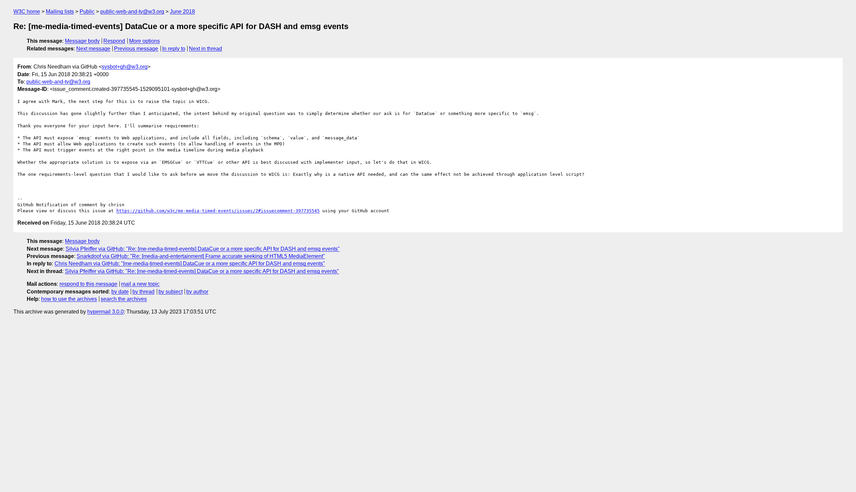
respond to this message (88, 284)
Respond (114, 41)
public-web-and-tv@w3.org (132, 11)
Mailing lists (60, 11)
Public (87, 11)
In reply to (173, 48)
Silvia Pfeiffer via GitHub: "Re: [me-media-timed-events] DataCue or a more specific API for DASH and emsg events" (203, 249)
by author (197, 291)
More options (144, 41)
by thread (143, 291)
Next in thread (205, 48)
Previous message (136, 48)
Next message (93, 48)
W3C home (26, 11)
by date (120, 291)
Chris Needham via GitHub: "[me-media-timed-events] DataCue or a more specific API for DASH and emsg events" (190, 263)
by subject (170, 291)
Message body (82, 41)
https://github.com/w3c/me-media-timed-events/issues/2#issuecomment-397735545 (218, 210)
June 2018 (182, 11)
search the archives (124, 299)
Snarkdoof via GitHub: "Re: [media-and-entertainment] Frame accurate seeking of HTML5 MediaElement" (201, 256)
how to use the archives (69, 299)
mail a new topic (140, 284)
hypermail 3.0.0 (105, 312)
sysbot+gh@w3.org (124, 67)
